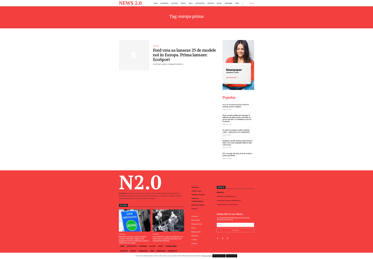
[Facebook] (218, 239)
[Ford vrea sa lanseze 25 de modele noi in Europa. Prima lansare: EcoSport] (134, 55)
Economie (156, 46)
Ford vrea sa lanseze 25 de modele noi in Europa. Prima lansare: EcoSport (184, 55)
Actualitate (122, 234)
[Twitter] (228, 239)
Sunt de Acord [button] (231, 256)
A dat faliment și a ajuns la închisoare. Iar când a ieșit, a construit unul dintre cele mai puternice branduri (168, 239)
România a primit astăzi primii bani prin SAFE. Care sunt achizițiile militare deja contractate (237, 143)
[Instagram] (223, 239)
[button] (251, 3)
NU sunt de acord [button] (219, 256)
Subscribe (235, 230)
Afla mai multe (207, 256)
